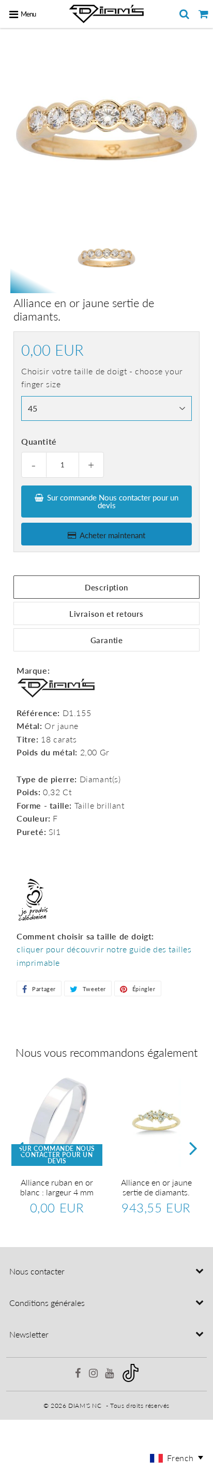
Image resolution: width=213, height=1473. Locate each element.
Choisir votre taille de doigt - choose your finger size (102, 377)
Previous (19, 1148)
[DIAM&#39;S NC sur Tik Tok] (130, 1380)
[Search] (184, 14)
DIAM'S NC (84, 1405)
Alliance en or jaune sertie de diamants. (156, 1187)
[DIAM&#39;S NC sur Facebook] (78, 1374)
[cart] (203, 14)
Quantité (39, 441)
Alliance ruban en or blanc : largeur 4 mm (57, 1187)
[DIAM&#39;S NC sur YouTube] (110, 1374)
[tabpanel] (106, 258)
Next (193, 1148)
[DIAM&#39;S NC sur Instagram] (94, 1374)
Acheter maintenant (112, 535)
